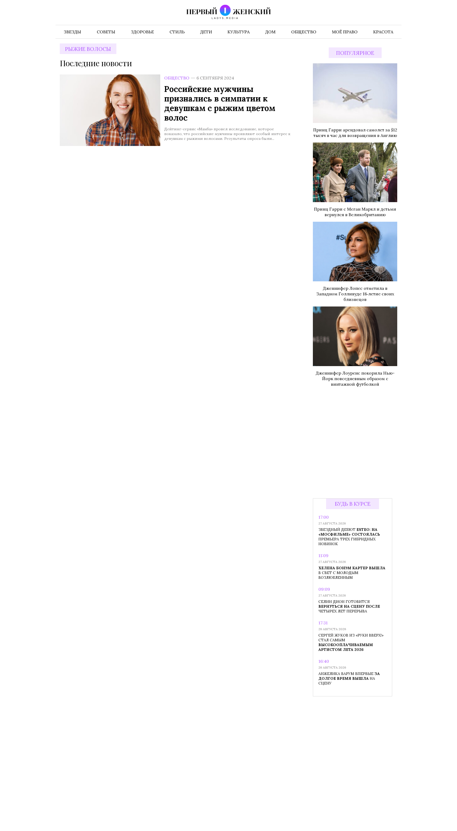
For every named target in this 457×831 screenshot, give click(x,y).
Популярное (355, 53)
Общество (176, 78)
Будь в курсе (353, 503)
